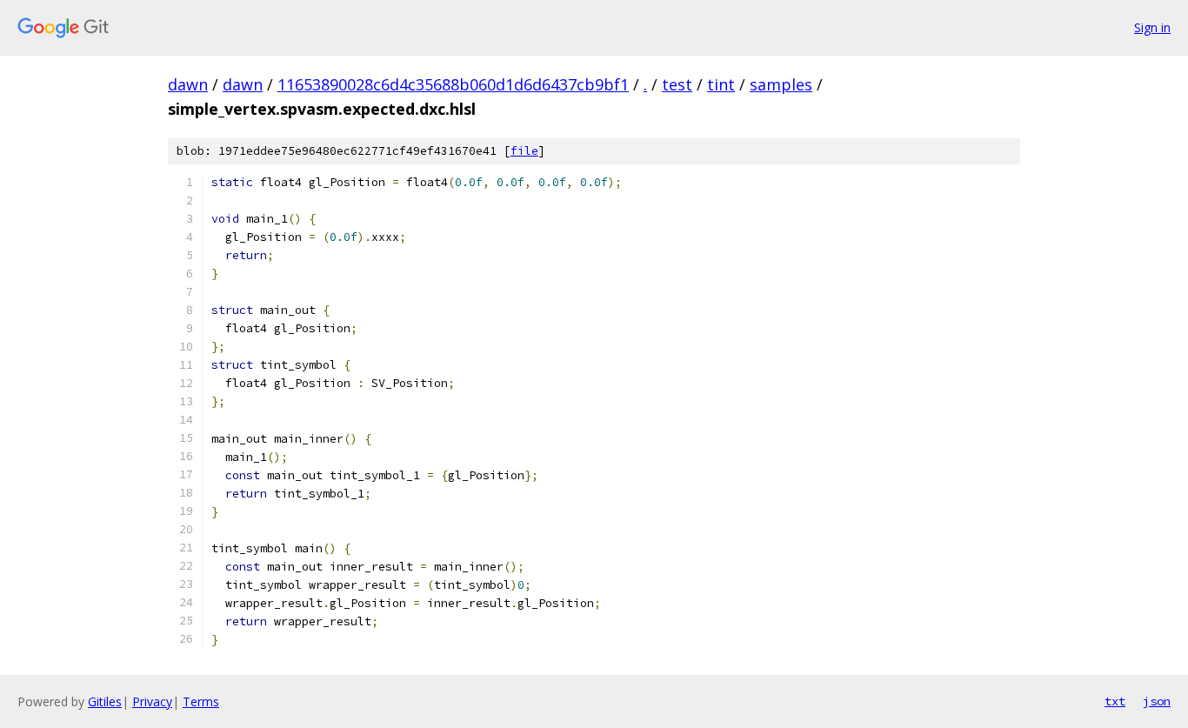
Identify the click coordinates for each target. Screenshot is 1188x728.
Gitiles (105, 701)
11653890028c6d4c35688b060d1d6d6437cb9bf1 (453, 84)
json (1157, 701)
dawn (188, 84)
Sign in (1152, 27)
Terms (201, 701)
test (677, 84)
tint (721, 84)
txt (1115, 701)
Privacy (152, 701)
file (524, 151)
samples (781, 84)
